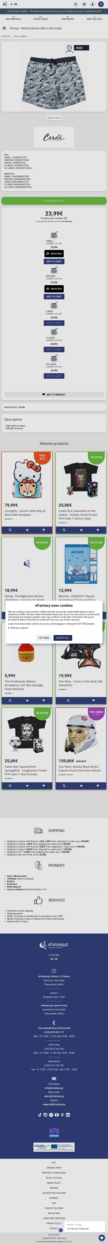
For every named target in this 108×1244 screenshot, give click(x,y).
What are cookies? (20, 628)
